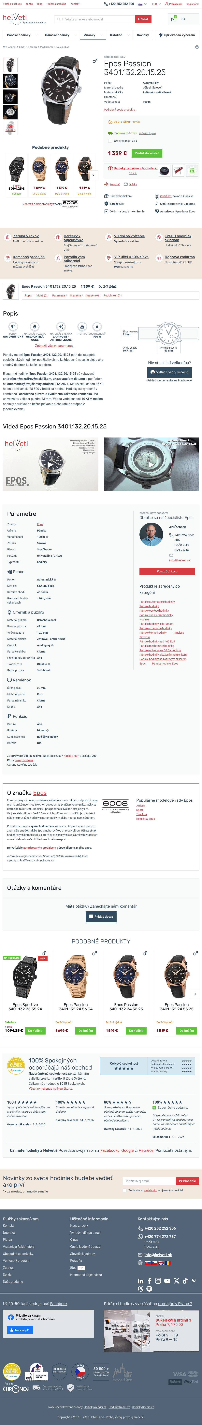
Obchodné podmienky (18, 1254)
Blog (39, 3)
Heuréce (146, 1150)
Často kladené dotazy (85, 1247)
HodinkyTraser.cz (119, 1407)
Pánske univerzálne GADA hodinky (160, 650)
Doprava (9, 1233)
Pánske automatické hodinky (157, 601)
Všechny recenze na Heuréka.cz (51, 1088)
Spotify (150, 1289)
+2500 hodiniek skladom (178, 238)
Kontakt (75, 3)
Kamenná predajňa (29, 257)
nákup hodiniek (24, 760)
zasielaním (150, 1190)
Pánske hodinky (149, 606)
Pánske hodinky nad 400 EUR (157, 641)
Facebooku (110, 1150)
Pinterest (195, 1281)
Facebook (150, 1281)
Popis (29, 295)
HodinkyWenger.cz (95, 1407)
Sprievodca (179, 35)
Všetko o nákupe (12, 3)
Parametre (59, 295)
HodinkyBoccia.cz (143, 1407)
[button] (143, 4)
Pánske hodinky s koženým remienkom (163, 654)
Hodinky (144, 619)
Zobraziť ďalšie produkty (38, 203)
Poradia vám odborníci (74, 259)
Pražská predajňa (56, 3)
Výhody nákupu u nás (85, 1233)
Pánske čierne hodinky (153, 632)
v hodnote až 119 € (136, 170)
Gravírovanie (125, 140)
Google (127, 1150)
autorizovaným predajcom (39, 847)
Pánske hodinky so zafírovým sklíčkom (162, 659)
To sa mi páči (22, 1330)
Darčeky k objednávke (73, 238)
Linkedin (142, 1281)
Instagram (159, 1281)
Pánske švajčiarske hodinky (156, 615)
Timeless (32, 46)
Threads (142, 1289)
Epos (21, 46)
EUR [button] (154, 4)
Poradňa (76, 1261)
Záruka (8, 1268)
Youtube (168, 1281)
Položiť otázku (167, 571)
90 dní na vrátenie (129, 236)
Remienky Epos (145, 818)
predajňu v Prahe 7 (175, 1303)
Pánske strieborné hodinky (155, 628)
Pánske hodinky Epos (165, 663)
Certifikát (165, 196)
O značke (76, 295)
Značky (12, 46)
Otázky (133, 184)
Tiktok (186, 1281)
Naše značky (79, 1225)
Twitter (177, 1281)
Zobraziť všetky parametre (54, 346)
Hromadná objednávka (86, 1275)
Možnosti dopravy (147, 133)
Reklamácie (26, 1247)
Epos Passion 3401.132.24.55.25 (177, 1006)
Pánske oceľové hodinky (154, 610)
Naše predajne (13, 1282)
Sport (139, 809)
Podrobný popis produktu (120, 109)
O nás (74, 1239)
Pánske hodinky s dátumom (156, 623)
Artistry (140, 805)
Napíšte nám (71, 755)
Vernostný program (16, 1261)
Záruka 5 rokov (26, 236)
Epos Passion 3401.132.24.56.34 (76, 1006)
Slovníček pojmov (82, 1254)
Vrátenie (8, 1247)
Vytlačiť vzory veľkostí (172, 372)
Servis (7, 1274)
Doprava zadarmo (180, 257)
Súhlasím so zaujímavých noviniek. (156, 1190)
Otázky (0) (93, 295)
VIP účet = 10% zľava (131, 257)
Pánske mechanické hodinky (156, 645)
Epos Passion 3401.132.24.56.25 (126, 1006)
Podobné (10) (113, 295)
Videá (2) (43, 295)
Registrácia (192, 4)
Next (93, 175)
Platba (7, 1239)
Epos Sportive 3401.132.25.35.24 (25, 1006)
